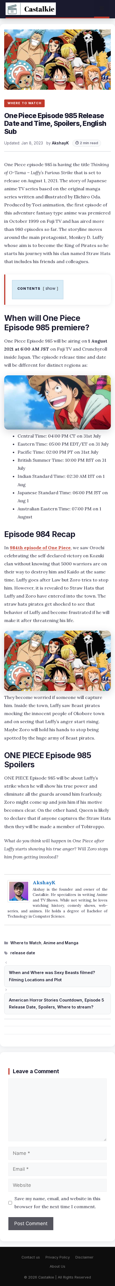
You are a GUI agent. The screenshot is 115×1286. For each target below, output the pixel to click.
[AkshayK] (19, 900)
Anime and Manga (61, 943)
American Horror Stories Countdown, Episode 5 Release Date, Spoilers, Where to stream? (56, 1004)
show (50, 288)
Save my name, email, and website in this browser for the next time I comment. (57, 1202)
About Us (57, 1266)
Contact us (30, 1257)
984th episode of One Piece (40, 547)
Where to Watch (25, 943)
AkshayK (44, 882)
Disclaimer (84, 1257)
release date (22, 953)
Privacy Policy (57, 1257)
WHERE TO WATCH (24, 103)
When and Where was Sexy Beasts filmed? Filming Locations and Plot (52, 976)
